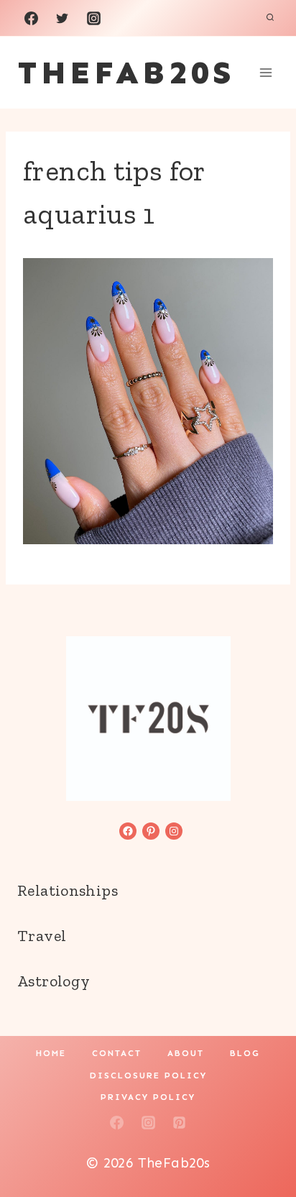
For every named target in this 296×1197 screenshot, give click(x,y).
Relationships (67, 890)
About (185, 1053)
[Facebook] (31, 18)
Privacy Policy (148, 1097)
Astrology (53, 981)
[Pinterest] (179, 1122)
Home (51, 1053)
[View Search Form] (270, 18)
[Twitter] (62, 18)
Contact (117, 1053)
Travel (41, 935)
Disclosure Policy (148, 1075)
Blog (245, 1053)
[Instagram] (93, 18)
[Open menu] (265, 72)
